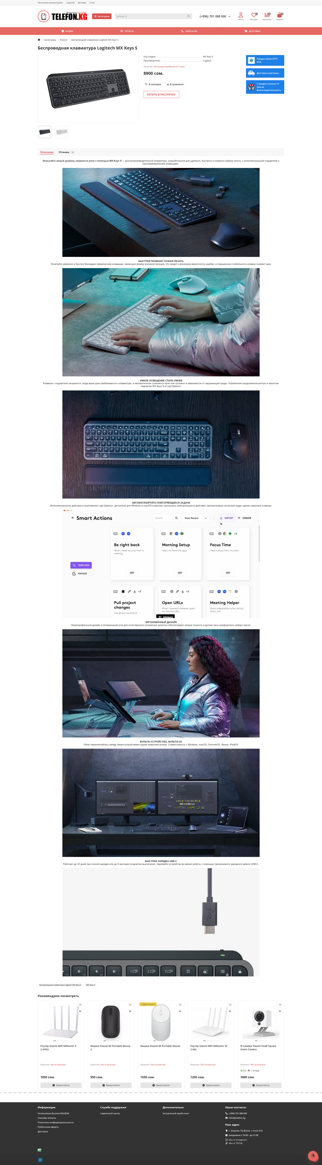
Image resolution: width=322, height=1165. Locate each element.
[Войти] (241, 15)
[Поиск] (188, 16)
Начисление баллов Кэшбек (50, 2)
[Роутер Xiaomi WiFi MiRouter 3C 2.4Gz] (211, 1022)
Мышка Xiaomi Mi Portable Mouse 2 (110, 1047)
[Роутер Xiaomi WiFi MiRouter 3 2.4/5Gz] (61, 1022)
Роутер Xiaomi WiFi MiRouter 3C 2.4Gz (209, 1047)
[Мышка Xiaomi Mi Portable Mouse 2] (111, 1022)
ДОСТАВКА (254, 31)
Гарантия (70, 2)
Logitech (207, 60)
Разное (63, 39)
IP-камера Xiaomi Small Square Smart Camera (258, 1047)
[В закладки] (80, 1004)
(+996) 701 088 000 (213, 16)
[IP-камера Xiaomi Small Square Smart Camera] (261, 1022)
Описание (47, 152)
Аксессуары (50, 39)
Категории (104, 16)
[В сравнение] (80, 1011)
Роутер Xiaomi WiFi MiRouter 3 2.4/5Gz (58, 1047)
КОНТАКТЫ (191, 31)
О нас (92, 2)
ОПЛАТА (129, 31)
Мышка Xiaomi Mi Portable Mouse (160, 1046)
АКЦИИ (69, 31)
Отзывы (66, 152)
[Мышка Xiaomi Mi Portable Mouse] (161, 1022)
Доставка (82, 2)
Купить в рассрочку (161, 94)
